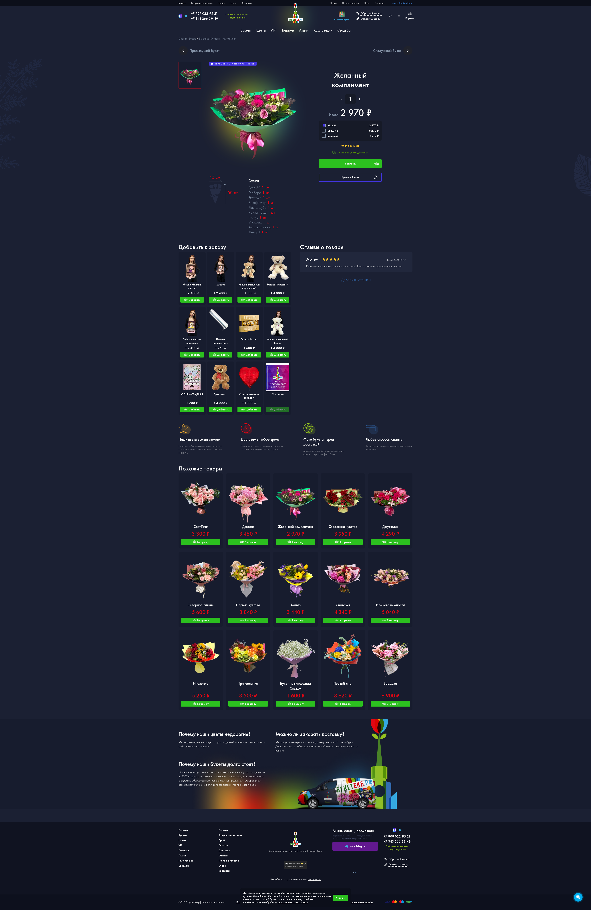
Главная (182, 3)
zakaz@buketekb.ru (402, 3)
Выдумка (390, 683)
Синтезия (343, 605)
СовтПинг (200, 526)
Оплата (233, 3)
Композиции (323, 30)
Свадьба (344, 30)
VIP (273, 30)
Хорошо (340, 897)
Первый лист (343, 683)
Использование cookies (360, 902)
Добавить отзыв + (356, 280)
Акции (304, 30)
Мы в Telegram (357, 846)
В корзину (350, 163)
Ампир (295, 605)
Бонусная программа (202, 3)
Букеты (246, 30)
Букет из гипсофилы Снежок (295, 686)
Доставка (247, 3)
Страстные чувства (343, 526)
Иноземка (200, 683)
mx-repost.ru (314, 879)
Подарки (287, 30)
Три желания (248, 683)
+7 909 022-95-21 (204, 13)
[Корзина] (410, 14)
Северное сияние (201, 605)
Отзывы (333, 3)
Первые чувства (248, 605)
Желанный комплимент (295, 526)
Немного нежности (390, 605)
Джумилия (390, 526)
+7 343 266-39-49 (204, 18)
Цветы (261, 30)
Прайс (221, 3)
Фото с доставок (350, 3)
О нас (367, 3)
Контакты (379, 3)
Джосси (248, 526)
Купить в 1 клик (350, 177)
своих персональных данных (293, 902)
